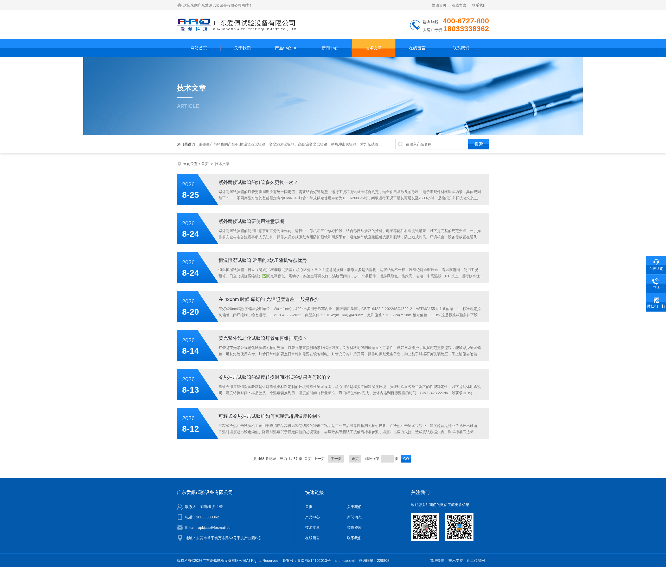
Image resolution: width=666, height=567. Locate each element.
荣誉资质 (354, 527)
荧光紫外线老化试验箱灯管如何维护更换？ (263, 338)
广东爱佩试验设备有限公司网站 (223, 5)
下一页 (336, 459)
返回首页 (439, 5)
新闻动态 (354, 517)
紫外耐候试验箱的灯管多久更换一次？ (258, 182)
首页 (205, 164)
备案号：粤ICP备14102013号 (307, 560)
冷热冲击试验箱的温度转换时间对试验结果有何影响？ (275, 377)
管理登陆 (437, 560)
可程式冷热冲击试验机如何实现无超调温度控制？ (270, 416)
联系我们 (479, 5)
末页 (355, 459)
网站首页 (198, 48)
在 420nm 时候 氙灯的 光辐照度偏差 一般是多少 (269, 299)
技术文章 (373, 48)
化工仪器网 (476, 560)
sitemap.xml (345, 560)
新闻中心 (330, 48)
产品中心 (283, 48)
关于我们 (242, 48)
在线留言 (459, 5)
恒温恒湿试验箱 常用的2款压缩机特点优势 (263, 260)
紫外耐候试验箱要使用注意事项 (251, 221)
